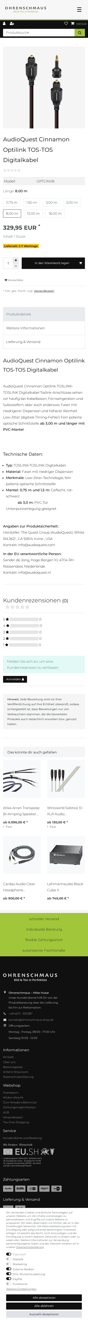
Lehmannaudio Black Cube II (65, 887)
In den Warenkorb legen (52, 263)
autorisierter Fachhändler (44, 950)
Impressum (10, 1092)
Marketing (20, 1264)
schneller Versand (44, 919)
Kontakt (8, 1057)
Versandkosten (44, 290)
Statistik (18, 1259)
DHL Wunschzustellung (29, 1274)
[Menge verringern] (16, 266)
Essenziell (19, 1254)
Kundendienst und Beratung (22, 1138)
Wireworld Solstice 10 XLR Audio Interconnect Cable (64, 811)
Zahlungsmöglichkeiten (19, 1107)
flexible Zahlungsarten (44, 940)
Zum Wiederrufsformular (20, 1102)
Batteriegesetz (13, 1067)
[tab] (44, 314)
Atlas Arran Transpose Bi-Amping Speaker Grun (21, 811)
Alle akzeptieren (44, 1298)
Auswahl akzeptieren (44, 1314)
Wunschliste (15, 280)
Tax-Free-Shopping (16, 1122)
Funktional (20, 1284)
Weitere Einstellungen (21, 1289)
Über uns (9, 1062)
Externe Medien (23, 1269)
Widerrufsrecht (13, 1097)
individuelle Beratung (44, 929)
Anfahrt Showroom (15, 1072)
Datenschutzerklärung (18, 1076)
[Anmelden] (4, 23)
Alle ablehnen (44, 1306)
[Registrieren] (12, 23)
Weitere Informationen (25, 328)
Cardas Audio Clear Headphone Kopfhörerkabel (19, 887)
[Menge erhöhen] (16, 260)
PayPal (17, 1279)
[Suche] (79, 32)
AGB (6, 1112)
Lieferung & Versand (23, 342)
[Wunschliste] (66, 23)
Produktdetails (18, 314)
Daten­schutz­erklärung (30, 1247)
